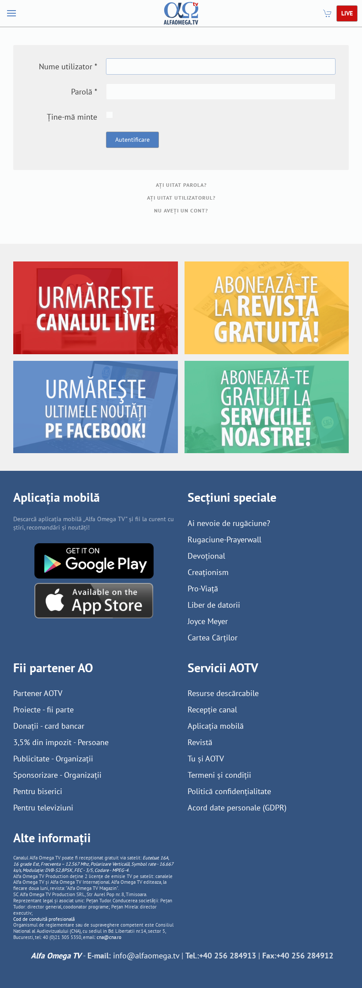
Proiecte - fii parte (43, 709)
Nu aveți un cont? (181, 210)
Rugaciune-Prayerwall (224, 539)
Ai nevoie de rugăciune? (229, 523)
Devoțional (206, 556)
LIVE (347, 13)
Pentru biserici (37, 791)
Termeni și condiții (219, 775)
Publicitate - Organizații (53, 758)
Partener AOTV (37, 693)
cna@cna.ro (109, 937)
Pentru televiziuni (43, 808)
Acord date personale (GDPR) (237, 808)
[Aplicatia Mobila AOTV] (93, 599)
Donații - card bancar (48, 726)
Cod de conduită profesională (44, 919)
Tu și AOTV (206, 758)
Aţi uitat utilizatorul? (181, 197)
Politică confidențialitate (229, 791)
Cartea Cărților (213, 637)
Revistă (200, 742)
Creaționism (208, 572)
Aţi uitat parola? (181, 185)
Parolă (84, 92)
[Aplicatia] (94, 560)
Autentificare (132, 140)
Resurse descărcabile (223, 693)
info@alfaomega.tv (146, 955)
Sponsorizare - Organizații (57, 775)
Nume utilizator (68, 66)
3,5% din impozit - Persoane (61, 742)
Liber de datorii (214, 605)
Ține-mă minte (72, 117)
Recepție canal (212, 709)
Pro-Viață (203, 588)
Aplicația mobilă (216, 726)
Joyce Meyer (208, 621)
